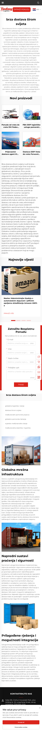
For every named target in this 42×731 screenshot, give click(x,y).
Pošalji (21, 385)
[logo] (6, 9)
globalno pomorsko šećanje (15, 419)
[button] (13, 320)
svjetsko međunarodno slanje (16, 423)
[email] (38, 372)
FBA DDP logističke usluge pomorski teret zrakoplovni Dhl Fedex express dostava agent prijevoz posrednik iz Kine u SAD (31, 126)
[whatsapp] (38, 367)
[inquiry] (38, 356)
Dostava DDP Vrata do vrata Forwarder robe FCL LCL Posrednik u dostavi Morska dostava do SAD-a (31, 153)
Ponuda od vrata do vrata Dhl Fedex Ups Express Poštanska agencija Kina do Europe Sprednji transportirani (10, 126)
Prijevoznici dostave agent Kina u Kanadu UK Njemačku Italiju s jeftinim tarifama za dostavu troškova (10, 153)
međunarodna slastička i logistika (17, 428)
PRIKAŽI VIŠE (9, 313)
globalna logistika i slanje (14, 406)
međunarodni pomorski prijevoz (17, 415)
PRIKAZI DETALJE (10, 113)
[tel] (38, 361)
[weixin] (38, 377)
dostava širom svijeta (13, 410)
